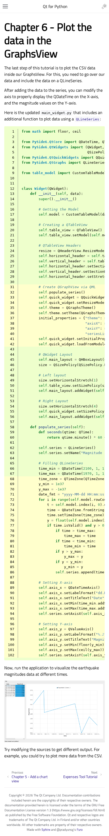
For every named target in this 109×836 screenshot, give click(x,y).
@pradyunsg (65, 829)
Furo (80, 829)
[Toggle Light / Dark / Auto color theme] (104, 6)
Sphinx (46, 829)
